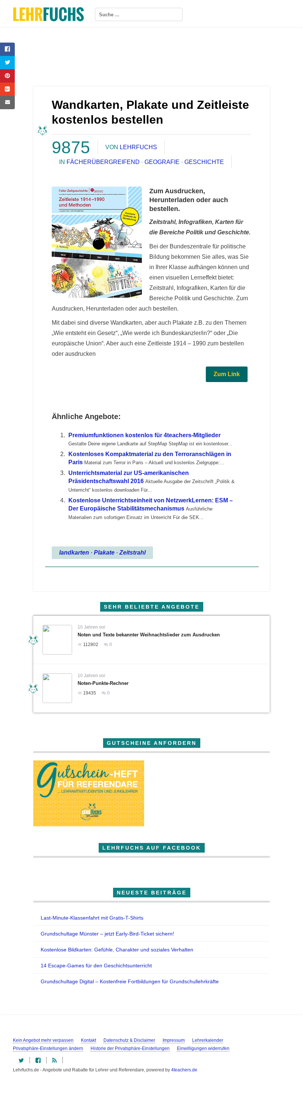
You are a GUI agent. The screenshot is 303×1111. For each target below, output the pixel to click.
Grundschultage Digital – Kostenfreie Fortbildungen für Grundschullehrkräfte (130, 981)
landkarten (74, 552)
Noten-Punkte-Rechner (103, 683)
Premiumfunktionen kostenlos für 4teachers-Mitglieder (144, 435)
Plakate (104, 552)
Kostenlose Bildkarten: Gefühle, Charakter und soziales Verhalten (117, 950)
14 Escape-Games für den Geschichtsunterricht (96, 965)
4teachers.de (184, 1069)
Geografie (162, 162)
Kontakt (88, 1040)
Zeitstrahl (132, 552)
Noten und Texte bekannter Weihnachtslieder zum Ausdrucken (149, 635)
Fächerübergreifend (103, 162)
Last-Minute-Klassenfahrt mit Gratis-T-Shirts (92, 918)
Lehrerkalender (207, 1040)
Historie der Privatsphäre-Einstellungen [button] (130, 1048)
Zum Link (227, 374)
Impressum (174, 1040)
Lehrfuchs (138, 147)
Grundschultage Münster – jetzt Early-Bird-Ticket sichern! (107, 934)
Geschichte (204, 162)
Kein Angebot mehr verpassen (43, 1040)
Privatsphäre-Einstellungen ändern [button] (48, 1048)
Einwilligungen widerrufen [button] (203, 1048)
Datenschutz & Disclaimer (129, 1040)
